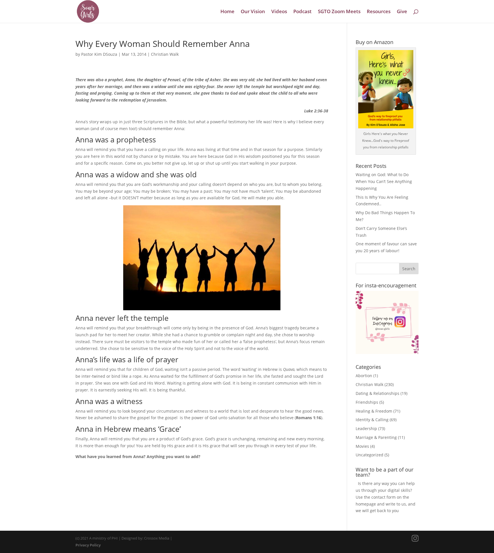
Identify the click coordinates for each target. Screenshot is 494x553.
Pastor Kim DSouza (99, 54)
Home (227, 12)
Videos (279, 12)
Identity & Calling (372, 419)
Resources (379, 12)
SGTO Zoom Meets (339, 12)
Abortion (364, 375)
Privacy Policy (88, 545)
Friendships (367, 402)
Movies (362, 446)
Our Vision (253, 12)
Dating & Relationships (377, 393)
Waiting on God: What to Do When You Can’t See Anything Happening (384, 181)
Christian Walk (165, 54)
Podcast (302, 12)
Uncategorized (369, 454)
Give (402, 12)
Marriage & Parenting (376, 437)
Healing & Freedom (374, 411)
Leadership (366, 428)
